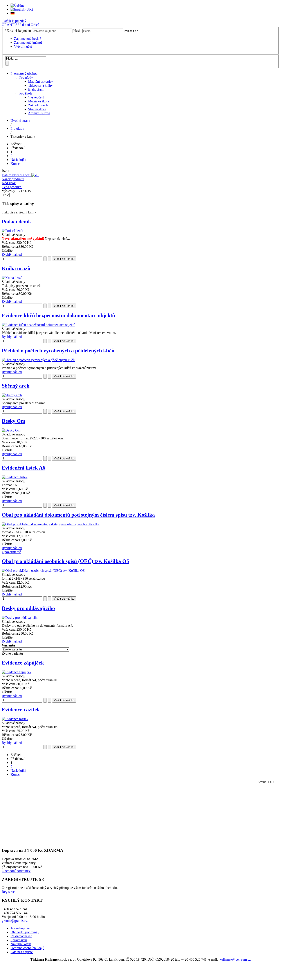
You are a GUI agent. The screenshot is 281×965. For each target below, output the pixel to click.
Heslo (77, 31)
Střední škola (37, 109)
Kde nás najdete (22, 952)
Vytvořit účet (23, 46)
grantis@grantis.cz (14, 921)
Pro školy (25, 93)
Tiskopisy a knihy (40, 85)
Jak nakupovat (21, 928)
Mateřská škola (38, 101)
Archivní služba (39, 113)
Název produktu (13, 179)
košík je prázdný (14, 21)
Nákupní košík (21, 944)
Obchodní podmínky (16, 871)
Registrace (9, 892)
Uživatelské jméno (18, 31)
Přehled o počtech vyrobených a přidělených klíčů (58, 350)
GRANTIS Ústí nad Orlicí (20, 25)
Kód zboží (9, 183)
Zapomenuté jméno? (28, 42)
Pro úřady (26, 77)
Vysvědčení (36, 97)
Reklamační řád (21, 936)
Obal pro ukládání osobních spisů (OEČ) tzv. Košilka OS (65, 561)
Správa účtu (19, 940)
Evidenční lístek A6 (23, 468)
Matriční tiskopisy (40, 81)
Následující (18, 160)
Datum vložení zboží (16, 175)
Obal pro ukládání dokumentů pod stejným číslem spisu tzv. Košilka (78, 515)
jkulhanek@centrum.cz (235, 959)
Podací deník (16, 221)
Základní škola (38, 105)
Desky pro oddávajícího (28, 608)
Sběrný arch (15, 386)
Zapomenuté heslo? (27, 38)
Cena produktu (12, 187)
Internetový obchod (24, 73)
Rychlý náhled (12, 254)
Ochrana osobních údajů (27, 948)
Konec (15, 164)
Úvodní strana (20, 120)
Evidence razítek (21, 709)
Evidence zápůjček (23, 663)
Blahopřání (35, 89)
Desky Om (13, 421)
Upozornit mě (11, 552)
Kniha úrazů (16, 268)
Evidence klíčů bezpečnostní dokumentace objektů (58, 315)
